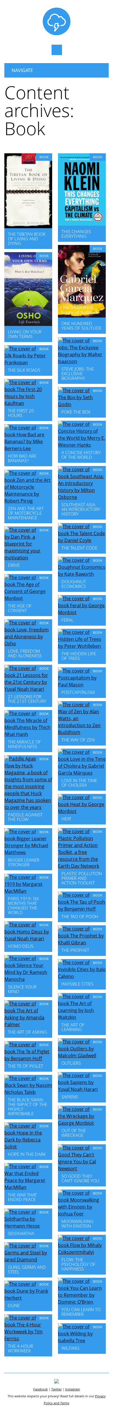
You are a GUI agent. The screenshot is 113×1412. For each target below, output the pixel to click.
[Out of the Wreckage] (82, 1123)
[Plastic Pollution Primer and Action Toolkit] (82, 866)
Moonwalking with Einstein (77, 1223)
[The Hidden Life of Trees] (82, 646)
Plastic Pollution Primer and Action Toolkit (81, 878)
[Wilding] (82, 1340)
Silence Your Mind (22, 989)
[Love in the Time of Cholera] (82, 773)
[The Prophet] (82, 942)
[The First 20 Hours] (28, 403)
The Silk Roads (24, 370)
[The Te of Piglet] (28, 1058)
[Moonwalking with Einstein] (82, 1214)
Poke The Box (75, 412)
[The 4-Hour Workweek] (28, 1338)
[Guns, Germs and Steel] (28, 1259)
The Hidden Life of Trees (78, 656)
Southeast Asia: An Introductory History (80, 509)
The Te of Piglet (25, 1066)
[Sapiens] (82, 1089)
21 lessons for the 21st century (27, 699)
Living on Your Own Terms (24, 334)
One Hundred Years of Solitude (81, 325)
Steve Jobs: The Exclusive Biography (77, 373)
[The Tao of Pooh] (82, 909)
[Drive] (28, 557)
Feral (67, 620)
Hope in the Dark (27, 1154)
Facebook (40, 1389)
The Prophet (75, 950)
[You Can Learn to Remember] (82, 1302)
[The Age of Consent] (28, 598)
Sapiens (69, 1097)
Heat (66, 819)
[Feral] (82, 612)
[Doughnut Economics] (82, 574)
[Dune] (28, 1298)
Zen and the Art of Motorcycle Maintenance (26, 512)
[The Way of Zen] (82, 732)
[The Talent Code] (82, 540)
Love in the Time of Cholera (79, 782)
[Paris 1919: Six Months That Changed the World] (28, 891)
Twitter (56, 1389)
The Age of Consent (20, 608)
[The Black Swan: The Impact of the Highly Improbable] (28, 1092)
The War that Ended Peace (22, 1197)
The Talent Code (79, 548)
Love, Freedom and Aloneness (25, 653)
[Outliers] (82, 1055)
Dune (14, 1305)
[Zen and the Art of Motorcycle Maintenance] (28, 501)
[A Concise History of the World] (82, 445)
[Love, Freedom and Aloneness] (28, 643)
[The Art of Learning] (82, 1017)
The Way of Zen (78, 740)
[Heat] (82, 811)
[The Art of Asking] (28, 1024)
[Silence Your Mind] (28, 979)
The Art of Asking (27, 1032)
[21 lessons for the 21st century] (28, 689)
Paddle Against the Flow (25, 817)
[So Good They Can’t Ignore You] (82, 1168)
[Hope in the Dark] (28, 1146)
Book (44, 157)
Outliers (71, 1063)
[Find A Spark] (56, 34)
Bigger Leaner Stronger (23, 862)
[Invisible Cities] (82, 976)
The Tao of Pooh (79, 916)
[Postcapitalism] (82, 685)
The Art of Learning (73, 1027)
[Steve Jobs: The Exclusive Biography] (82, 361)
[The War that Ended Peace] (28, 1187)
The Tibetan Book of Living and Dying (26, 238)
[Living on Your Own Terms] (28, 324)
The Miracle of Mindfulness (24, 744)
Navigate (22, 70)
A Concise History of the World (81, 455)
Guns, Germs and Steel (27, 1269)
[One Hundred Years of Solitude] (82, 316)
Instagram (72, 1389)
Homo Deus (20, 946)
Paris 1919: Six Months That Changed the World (23, 905)
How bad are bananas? (22, 458)
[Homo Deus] (28, 938)
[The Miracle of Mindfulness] (28, 734)
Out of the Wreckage (73, 1133)
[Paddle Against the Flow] (28, 807)
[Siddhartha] (28, 1226)
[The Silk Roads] (28, 362)
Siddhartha (21, 1233)
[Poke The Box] (82, 404)
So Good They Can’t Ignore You (80, 1178)
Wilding (70, 1348)
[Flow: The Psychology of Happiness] (82, 1252)
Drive (14, 565)
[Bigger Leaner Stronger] (28, 852)
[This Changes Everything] (82, 224)
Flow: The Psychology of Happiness (78, 1264)
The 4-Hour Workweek (20, 1348)
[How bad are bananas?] (28, 448)
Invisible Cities (77, 984)
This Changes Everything (76, 234)
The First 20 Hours (21, 413)
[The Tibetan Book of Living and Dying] (28, 226)
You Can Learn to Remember (81, 1312)
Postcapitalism (78, 692)
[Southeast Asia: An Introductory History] (82, 497)
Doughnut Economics (73, 584)
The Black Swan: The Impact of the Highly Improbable (27, 1106)
